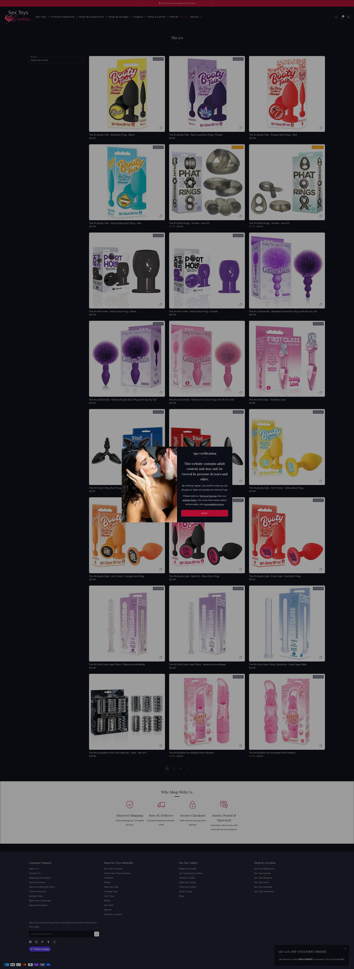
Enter (205, 513)
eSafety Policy (190, 500)
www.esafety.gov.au (214, 504)
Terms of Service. (208, 496)
